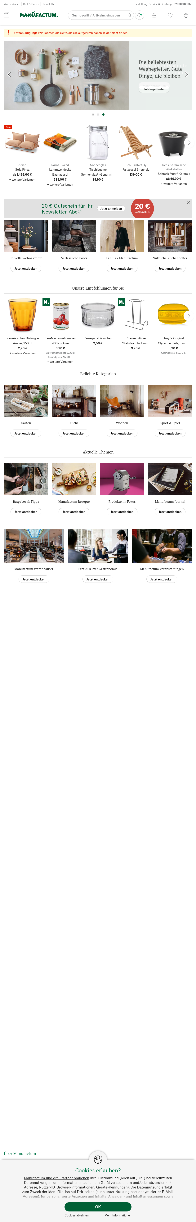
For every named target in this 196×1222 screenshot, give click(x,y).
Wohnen (122, 423)
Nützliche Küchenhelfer (170, 258)
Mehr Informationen (118, 1215)
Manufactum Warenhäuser (33, 569)
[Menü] (6, 15)
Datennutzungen (37, 1182)
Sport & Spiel (170, 423)
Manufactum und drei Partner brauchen (56, 1178)
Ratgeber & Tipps (26, 501)
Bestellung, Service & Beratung (163, 4)
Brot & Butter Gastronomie (98, 569)
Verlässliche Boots (74, 258)
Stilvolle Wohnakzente (26, 258)
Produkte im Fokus (122, 501)
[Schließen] (188, 202)
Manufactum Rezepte (74, 501)
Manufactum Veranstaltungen (162, 569)
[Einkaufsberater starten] (139, 15)
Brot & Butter (31, 4)
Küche (74, 423)
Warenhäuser (12, 4)
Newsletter (49, 4)
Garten (26, 423)
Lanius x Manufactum (122, 258)
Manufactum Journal (170, 501)
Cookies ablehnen (77, 1215)
